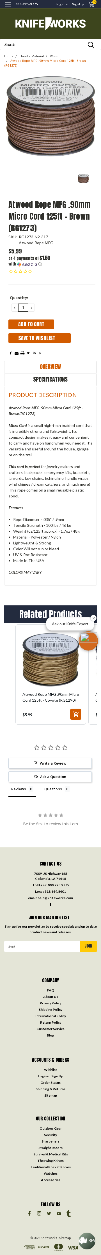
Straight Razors (50, 1148)
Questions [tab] (53, 788)
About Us (50, 997)
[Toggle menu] (7, 7)
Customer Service (50, 1029)
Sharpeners (50, 1141)
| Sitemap (64, 1238)
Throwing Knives (50, 1160)
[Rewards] (87, 1241)
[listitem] (50, 674)
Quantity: (19, 297)
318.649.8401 (55, 891)
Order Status (50, 1082)
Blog (50, 1035)
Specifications (50, 379)
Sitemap (50, 1095)
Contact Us (51, 863)
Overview (50, 366)
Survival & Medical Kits (50, 1154)
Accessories (50, 1180)
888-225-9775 (26, 4)
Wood (54, 56)
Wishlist (50, 1070)
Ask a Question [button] (53, 776)
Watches (51, 1173)
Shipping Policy (50, 1009)
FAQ (50, 990)
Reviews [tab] (18, 788)
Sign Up (78, 4)
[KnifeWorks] (50, 23)
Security (50, 1135)
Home (8, 56)
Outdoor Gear (51, 1128)
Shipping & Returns (50, 1089)
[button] (30, 261)
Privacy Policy (50, 1003)
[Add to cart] (75, 714)
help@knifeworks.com (55, 898)
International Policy (50, 1016)
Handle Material (32, 56)
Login (60, 4)
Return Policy (50, 1022)
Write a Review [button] (53, 763)
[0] (87, 4)
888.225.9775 (58, 885)
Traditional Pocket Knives (51, 1167)
